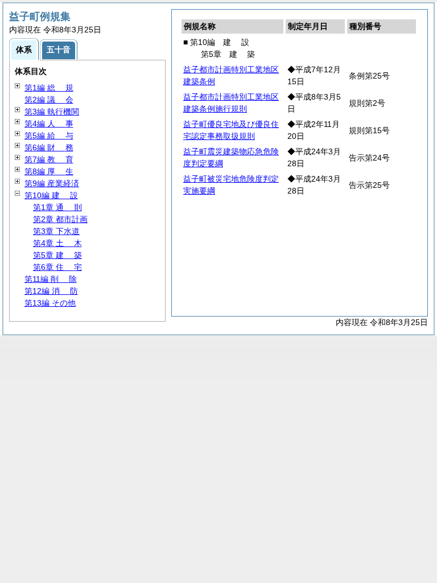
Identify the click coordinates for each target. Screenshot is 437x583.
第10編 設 (51, 195)
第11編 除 (50, 279)
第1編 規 (48, 87)
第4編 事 (48, 123)
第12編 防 (51, 290)
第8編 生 (48, 171)
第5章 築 (57, 255)
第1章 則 (57, 207)
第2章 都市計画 (60, 219)
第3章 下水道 (56, 231)
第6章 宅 (57, 267)
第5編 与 (48, 135)
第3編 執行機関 (51, 111)
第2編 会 (48, 99)
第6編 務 (48, 147)
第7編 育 (48, 159)
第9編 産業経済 (51, 183)
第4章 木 (57, 243)
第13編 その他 (50, 302)
